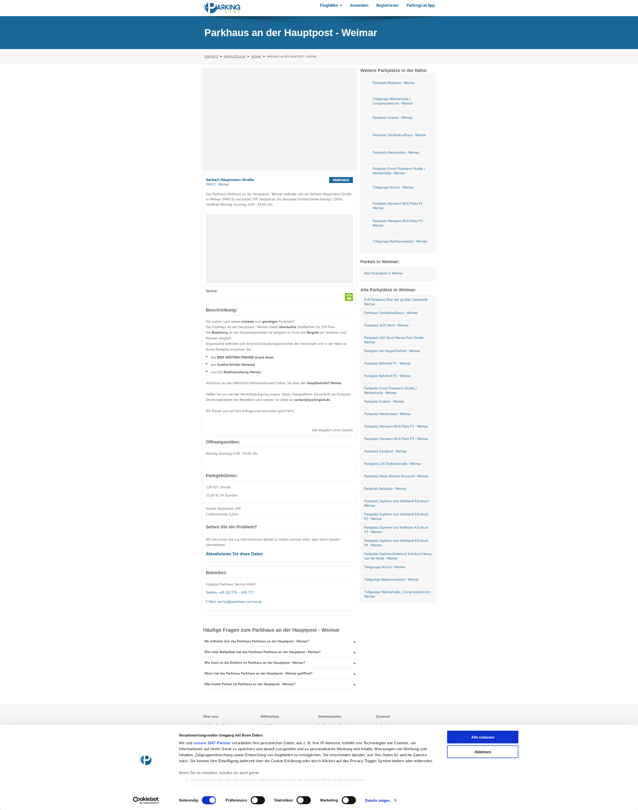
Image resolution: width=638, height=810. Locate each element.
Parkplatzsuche (234, 56)
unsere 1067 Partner (212, 743)
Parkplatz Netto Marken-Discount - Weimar (396, 476)
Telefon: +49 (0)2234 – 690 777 (230, 592)
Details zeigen (377, 800)
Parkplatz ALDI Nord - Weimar (386, 325)
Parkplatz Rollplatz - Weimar (385, 488)
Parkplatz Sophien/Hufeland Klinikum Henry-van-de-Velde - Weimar (398, 556)
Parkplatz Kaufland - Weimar (385, 451)
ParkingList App (420, 5)
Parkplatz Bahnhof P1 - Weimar (387, 363)
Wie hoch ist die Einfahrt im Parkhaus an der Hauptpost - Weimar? (254, 662)
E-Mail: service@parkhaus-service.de (234, 601)
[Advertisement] (279, 248)
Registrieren (387, 5)
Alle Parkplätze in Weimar (383, 273)
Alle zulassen (482, 737)
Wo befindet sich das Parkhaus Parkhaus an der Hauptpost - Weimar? (256, 641)
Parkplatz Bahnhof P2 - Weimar (387, 376)
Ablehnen (483, 751)
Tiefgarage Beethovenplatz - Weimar (391, 579)
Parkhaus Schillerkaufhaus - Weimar (391, 313)
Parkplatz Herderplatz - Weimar (387, 414)
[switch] (258, 800)
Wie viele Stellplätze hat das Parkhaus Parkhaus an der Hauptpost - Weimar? (262, 652)
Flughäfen (329, 5)
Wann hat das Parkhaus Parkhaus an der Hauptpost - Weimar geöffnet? (258, 673)
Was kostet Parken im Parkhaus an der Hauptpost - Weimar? (249, 684)
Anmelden (359, 5)
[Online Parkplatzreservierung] (222, 8)
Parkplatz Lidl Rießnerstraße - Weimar (392, 463)
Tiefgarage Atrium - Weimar (384, 567)
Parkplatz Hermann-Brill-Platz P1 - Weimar (396, 426)
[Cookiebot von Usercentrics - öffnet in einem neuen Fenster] (146, 800)
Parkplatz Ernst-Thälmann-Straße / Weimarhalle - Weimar (390, 390)
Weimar (256, 56)
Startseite (211, 56)
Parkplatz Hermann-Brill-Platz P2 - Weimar (396, 438)
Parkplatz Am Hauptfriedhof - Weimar (392, 351)
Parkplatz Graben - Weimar (384, 401)
